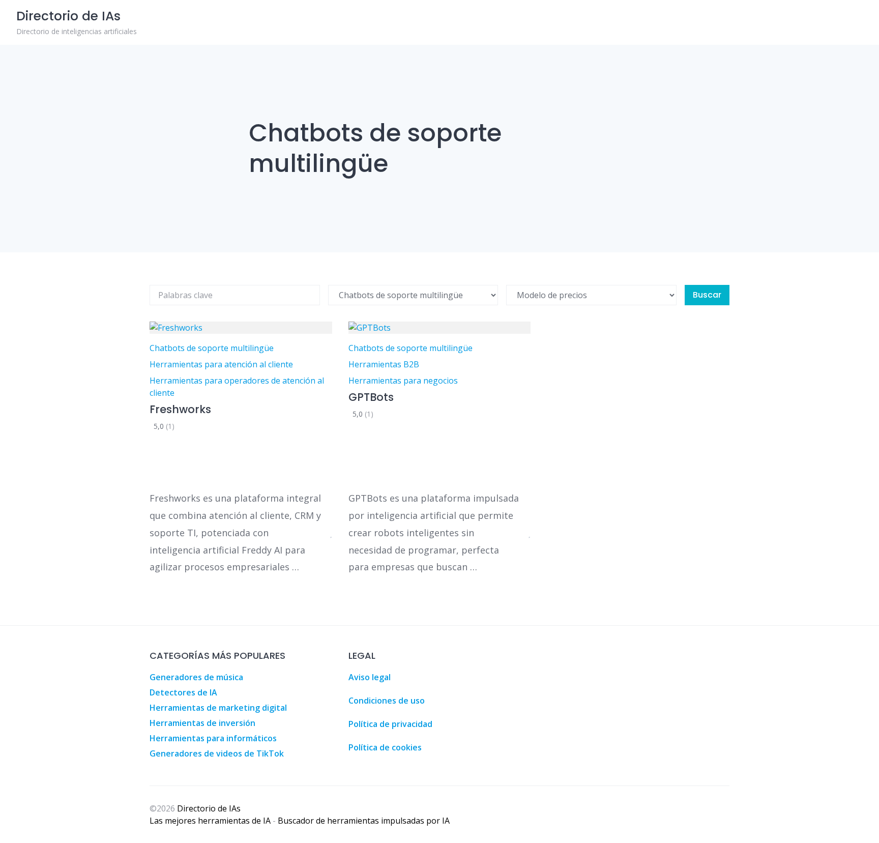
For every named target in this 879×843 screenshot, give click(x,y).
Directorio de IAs (209, 808)
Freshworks (180, 409)
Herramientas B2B (383, 364)
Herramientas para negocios (403, 380)
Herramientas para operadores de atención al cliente (237, 386)
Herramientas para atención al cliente (221, 364)
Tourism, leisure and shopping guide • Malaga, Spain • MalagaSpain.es (726, 656)
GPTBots (371, 397)
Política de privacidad (390, 724)
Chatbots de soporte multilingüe (212, 348)
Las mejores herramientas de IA (210, 820)
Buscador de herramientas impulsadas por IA (364, 820)
